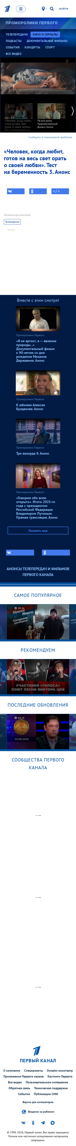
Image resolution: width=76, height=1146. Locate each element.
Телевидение (12, 222)
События (24, 1094)
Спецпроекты (33, 1070)
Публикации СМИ (46, 1094)
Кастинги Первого (60, 1076)
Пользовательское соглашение (47, 1082)
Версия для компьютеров (38, 1102)
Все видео (15, 1082)
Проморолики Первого (32, 22)
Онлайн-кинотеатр (60, 1070)
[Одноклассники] (38, 191)
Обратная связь (19, 1088)
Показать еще (38, 530)
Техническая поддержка (51, 1088)
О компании (11, 1070)
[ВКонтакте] (16, 191)
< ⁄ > (56, 191)
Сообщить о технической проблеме (50, 137)
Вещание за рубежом (41, 1111)
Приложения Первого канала (24, 1076)
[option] (19, 117)
